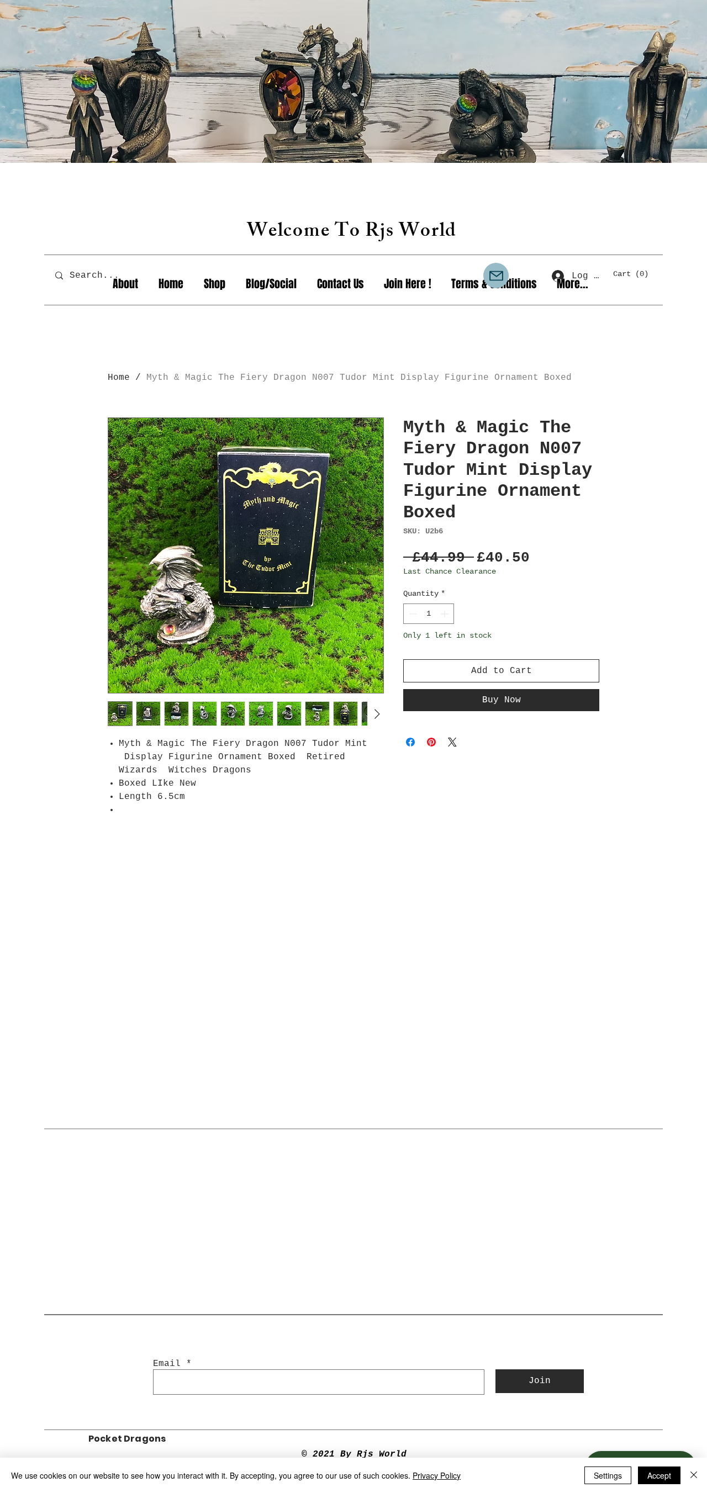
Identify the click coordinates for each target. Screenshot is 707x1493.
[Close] (693, 1475)
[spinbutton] (429, 613)
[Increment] (445, 613)
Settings (608, 1475)
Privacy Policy (437, 1475)
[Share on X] (452, 742)
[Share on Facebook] (410, 742)
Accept (659, 1475)
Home (119, 378)
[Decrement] (412, 613)
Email (167, 1363)
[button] (635, 273)
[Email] (496, 275)
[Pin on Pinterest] (431, 742)
